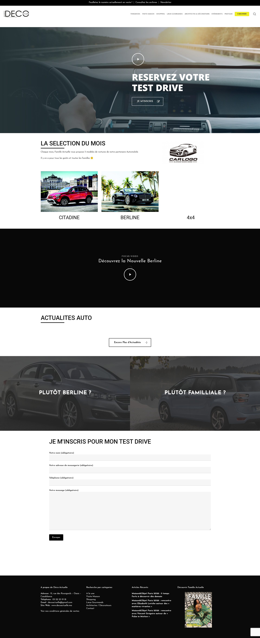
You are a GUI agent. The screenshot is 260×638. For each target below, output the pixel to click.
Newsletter (165, 2)
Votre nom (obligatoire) (61, 453)
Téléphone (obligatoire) (61, 478)
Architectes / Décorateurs (98, 605)
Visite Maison (93, 596)
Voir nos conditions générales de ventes (60, 611)
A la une (90, 593)
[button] (147, 101)
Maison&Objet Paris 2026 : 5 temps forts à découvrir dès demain (150, 595)
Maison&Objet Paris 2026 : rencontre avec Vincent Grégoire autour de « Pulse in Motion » (151, 614)
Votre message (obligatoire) (63, 490)
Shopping (91, 599)
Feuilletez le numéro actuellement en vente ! (110, 2)
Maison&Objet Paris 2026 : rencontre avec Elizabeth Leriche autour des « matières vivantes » (151, 604)
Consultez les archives (146, 2)
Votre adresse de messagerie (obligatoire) (71, 465)
